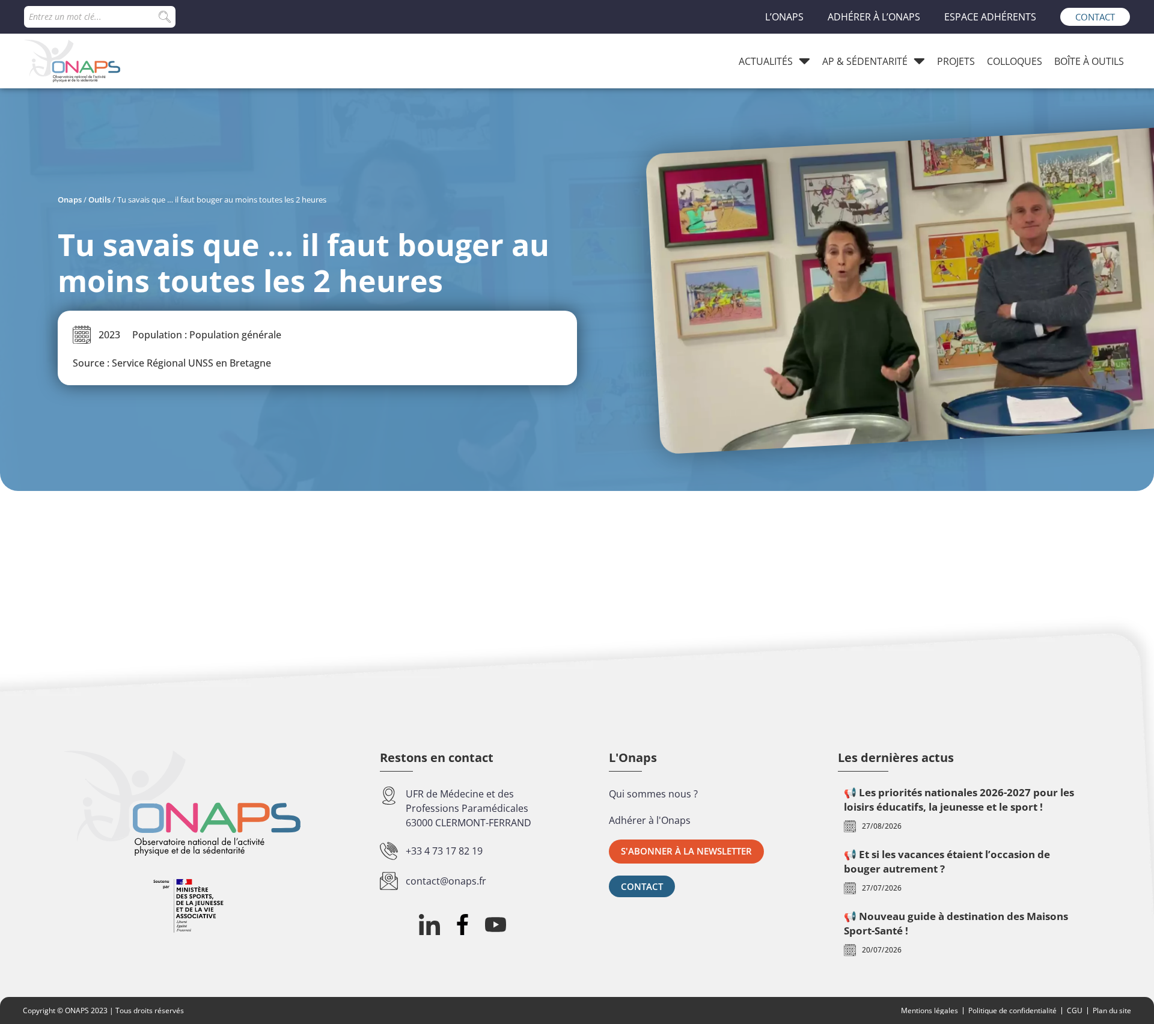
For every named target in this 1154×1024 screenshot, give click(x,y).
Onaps (70, 199)
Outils (99, 199)
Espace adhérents (990, 16)
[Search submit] (165, 17)
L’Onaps (784, 16)
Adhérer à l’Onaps (874, 16)
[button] (686, 852)
